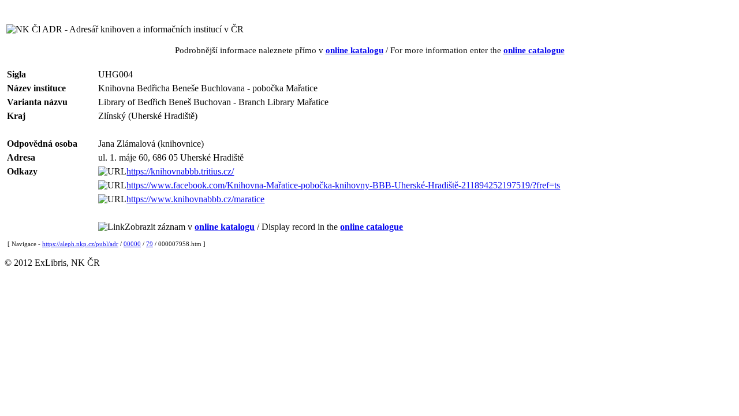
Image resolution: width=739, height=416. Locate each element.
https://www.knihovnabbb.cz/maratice (195, 199)
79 (149, 243)
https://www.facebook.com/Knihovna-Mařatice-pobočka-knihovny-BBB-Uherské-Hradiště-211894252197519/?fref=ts (343, 185)
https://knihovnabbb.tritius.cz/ (180, 171)
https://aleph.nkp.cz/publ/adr (80, 243)
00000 (132, 243)
